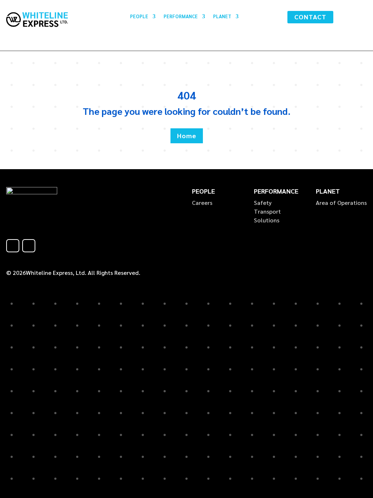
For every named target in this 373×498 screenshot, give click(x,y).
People (139, 16)
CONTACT (310, 16)
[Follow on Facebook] (12, 245)
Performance (181, 16)
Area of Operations (341, 202)
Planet (222, 16)
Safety (263, 202)
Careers (202, 202)
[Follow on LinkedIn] (28, 245)
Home (186, 135)
